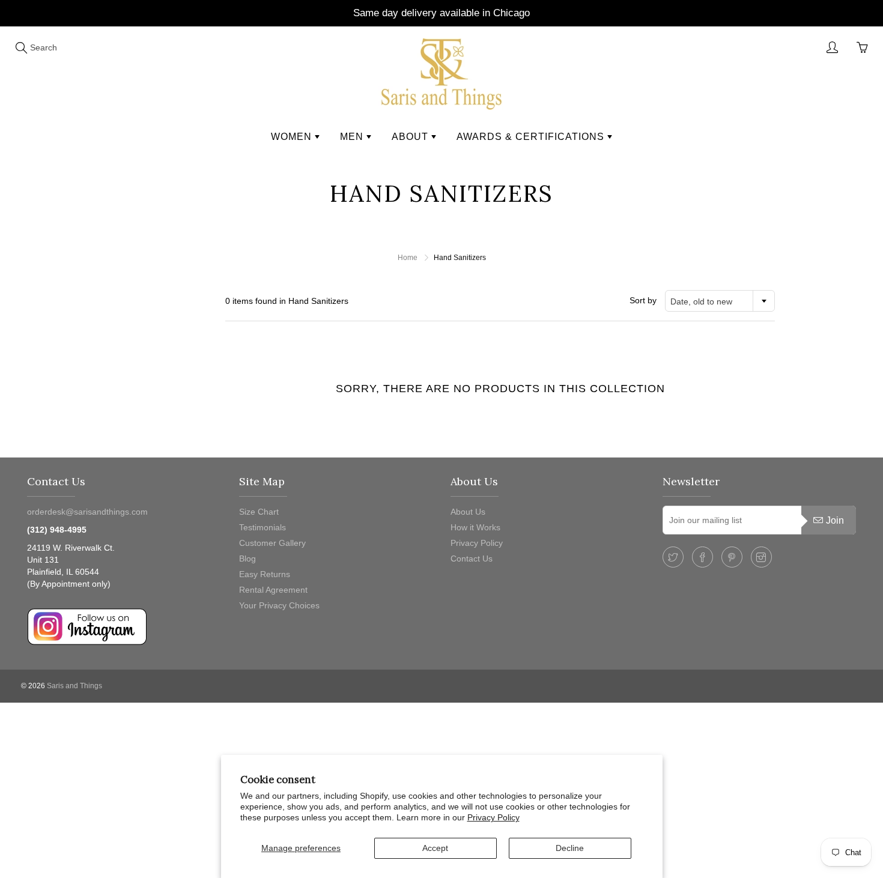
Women (293, 137)
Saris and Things (74, 686)
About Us (468, 511)
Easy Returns (264, 574)
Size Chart (259, 511)
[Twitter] (673, 557)
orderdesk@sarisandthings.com (87, 511)
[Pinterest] (731, 557)
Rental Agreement (273, 590)
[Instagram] (761, 557)
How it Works (475, 527)
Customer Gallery (272, 543)
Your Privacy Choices (279, 605)
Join (835, 520)
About (411, 137)
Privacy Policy (493, 817)
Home (407, 257)
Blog (247, 558)
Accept (435, 848)
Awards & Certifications (532, 137)
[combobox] (720, 301)
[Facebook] (702, 557)
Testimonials (262, 527)
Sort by (643, 300)
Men (353, 137)
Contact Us (472, 558)
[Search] (21, 47)
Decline (570, 848)
